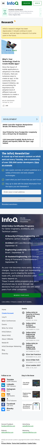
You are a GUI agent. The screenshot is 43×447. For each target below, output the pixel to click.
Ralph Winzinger (8, 100)
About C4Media (7, 339)
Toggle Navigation (3, 3)
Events (4, 324)
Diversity (5, 354)
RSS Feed (15, 21)
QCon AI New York (32, 360)
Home (4, 309)
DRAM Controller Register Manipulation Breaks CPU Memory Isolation (18, 126)
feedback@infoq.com (8, 426)
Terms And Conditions (19, 443)
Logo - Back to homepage (13, 3)
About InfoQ (6, 335)
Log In (4, 317)
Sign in (37, 3)
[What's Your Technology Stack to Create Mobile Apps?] (11, 47)
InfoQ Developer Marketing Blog (11, 348)
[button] (21, 199)
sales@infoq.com (27, 426)
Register (27, 3)
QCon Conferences (9, 321)
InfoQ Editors (6, 332)
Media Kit (5, 343)
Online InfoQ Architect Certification (31, 325)
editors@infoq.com (7, 432)
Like (7, 105)
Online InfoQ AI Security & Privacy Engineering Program (33, 315)
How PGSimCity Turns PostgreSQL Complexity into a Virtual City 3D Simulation (20, 133)
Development (10, 119)
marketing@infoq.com (29, 432)
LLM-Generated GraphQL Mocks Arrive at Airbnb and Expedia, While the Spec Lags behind (18, 141)
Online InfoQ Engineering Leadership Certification (31, 335)
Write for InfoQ (7, 328)
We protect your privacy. (9, 204)
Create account (8, 313)
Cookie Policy (31, 443)
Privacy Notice (6, 443)
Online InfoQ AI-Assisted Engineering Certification (32, 346)
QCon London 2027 (33, 365)
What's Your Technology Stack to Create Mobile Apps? (11, 61)
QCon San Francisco (33, 354)
